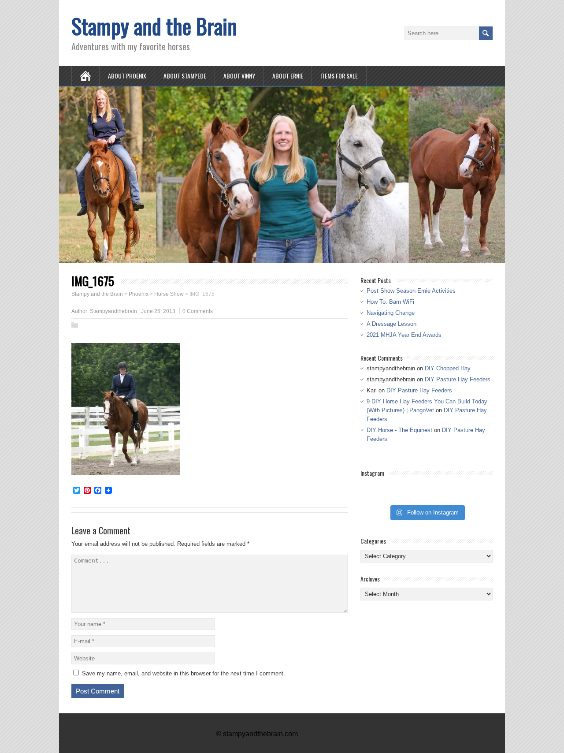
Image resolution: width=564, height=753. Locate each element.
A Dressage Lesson (391, 324)
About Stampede (184, 75)
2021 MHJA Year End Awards (404, 335)
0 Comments (197, 311)
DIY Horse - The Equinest (399, 430)
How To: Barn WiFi (390, 301)
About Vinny (239, 75)
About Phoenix (127, 75)
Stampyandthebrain (113, 311)
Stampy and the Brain (154, 25)
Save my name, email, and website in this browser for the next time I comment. (183, 673)
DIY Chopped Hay (448, 368)
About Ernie (287, 75)
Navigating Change (391, 312)
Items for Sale (339, 75)
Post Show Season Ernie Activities (411, 290)
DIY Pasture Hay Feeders (457, 379)
